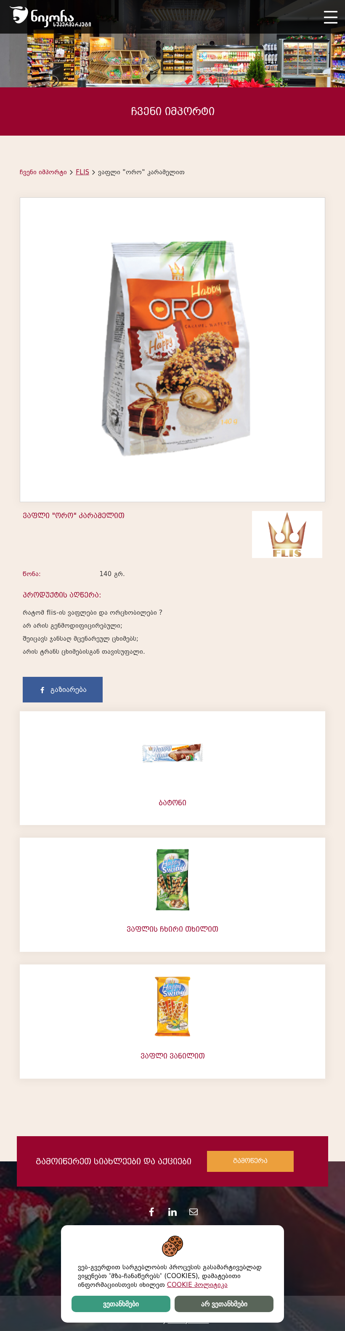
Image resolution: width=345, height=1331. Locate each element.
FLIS (82, 172)
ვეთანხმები (121, 1303)
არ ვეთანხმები (224, 1303)
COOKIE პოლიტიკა (197, 1285)
